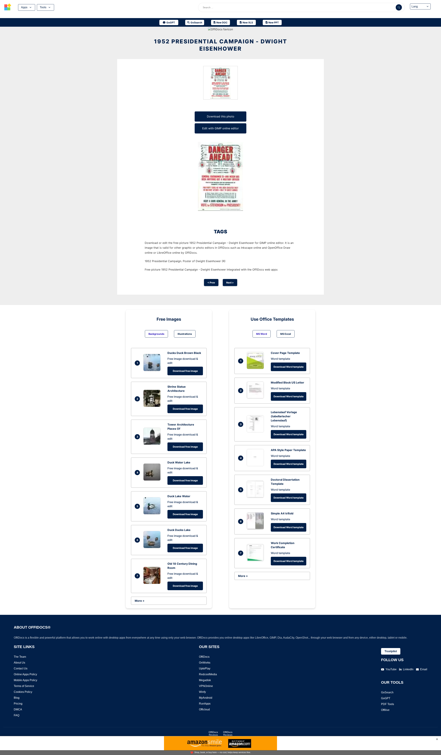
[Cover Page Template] (256, 368)
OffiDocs (204, 656)
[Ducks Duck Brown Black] (153, 370)
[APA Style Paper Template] (256, 465)
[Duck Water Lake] (153, 479)
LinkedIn (408, 669)
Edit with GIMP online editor (220, 128)
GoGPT (385, 698)
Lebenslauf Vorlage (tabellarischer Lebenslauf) (284, 416)
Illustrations (185, 333)
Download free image (185, 370)
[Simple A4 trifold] (256, 528)
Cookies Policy (23, 691)
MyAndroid (205, 697)
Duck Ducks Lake (179, 530)
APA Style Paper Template (288, 450)
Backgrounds (156, 333)
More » (139, 600)
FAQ (16, 715)
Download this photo (220, 116)
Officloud (204, 709)
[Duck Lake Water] (153, 513)
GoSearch (387, 692)
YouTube (391, 669)
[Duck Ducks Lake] (153, 547)
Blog (16, 697)
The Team (20, 656)
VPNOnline (206, 686)
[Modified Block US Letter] (256, 397)
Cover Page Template (285, 353)
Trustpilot (390, 651)
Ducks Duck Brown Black (184, 353)
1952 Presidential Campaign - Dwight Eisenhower (220, 45)
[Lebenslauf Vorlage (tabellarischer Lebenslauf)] (256, 431)
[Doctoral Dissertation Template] (256, 497)
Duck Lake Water (178, 496)
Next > (230, 282)
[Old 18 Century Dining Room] (153, 583)
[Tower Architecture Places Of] (153, 444)
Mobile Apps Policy (25, 680)
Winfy (202, 691)
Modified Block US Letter (287, 382)
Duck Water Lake (178, 462)
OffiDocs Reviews (213, 733)
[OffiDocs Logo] (8, 7)
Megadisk (205, 680)
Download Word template (289, 366)
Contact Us (20, 668)
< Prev (211, 282)
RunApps (205, 703)
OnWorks (204, 662)
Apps (24, 7)
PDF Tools (387, 704)
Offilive (385, 710)
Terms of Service (24, 686)
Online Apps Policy (25, 674)
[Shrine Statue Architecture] (153, 406)
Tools (43, 7)
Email (423, 669)
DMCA (18, 709)
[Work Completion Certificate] (256, 560)
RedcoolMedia (208, 674)
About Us (19, 662)
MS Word (261, 333)
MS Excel (285, 333)
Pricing (18, 703)
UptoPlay (204, 668)
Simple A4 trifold (282, 513)
